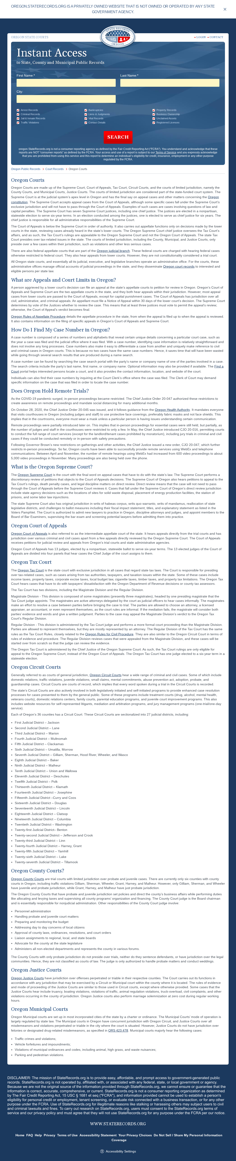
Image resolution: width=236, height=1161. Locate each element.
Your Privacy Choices (135, 1135)
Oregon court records (179, 266)
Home (19, 1135)
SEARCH (118, 137)
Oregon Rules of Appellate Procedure (38, 316)
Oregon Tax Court (31, 570)
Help (38, 1135)
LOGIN (201, 37)
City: (20, 91)
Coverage (119, 1140)
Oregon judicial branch (113, 251)
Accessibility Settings (121, 1151)
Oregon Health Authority (172, 410)
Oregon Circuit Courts (105, 675)
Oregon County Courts (27, 879)
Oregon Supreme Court (35, 475)
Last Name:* (129, 75)
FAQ (29, 1135)
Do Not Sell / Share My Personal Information (188, 1135)
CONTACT (216, 37)
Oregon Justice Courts (27, 978)
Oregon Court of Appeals (29, 533)
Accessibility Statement (98, 1135)
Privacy (49, 1135)
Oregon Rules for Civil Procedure (109, 634)
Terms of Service (166, 152)
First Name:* (26, 75)
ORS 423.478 (118, 1030)
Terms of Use (67, 1135)
